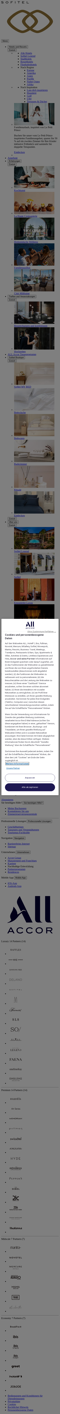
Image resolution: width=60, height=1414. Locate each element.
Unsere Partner (13, 768)
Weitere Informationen (17, 763)
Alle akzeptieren (30, 787)
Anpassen (30, 778)
